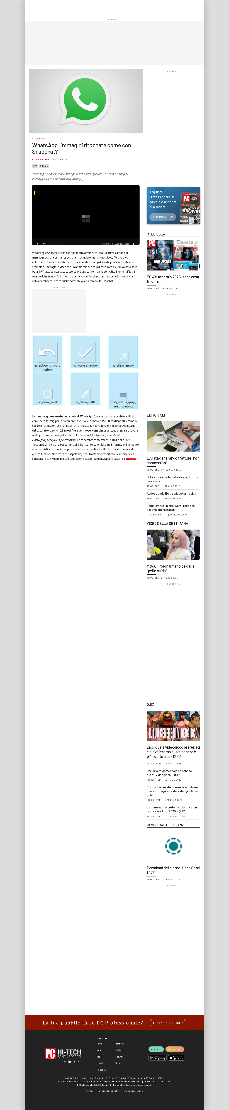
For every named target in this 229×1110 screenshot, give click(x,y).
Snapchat (132, 459)
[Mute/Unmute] (44, 244)
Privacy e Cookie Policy (108, 1090)
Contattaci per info (168, 1023)
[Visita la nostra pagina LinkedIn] (69, 1062)
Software (38, 138)
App (35, 166)
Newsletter (175, 1049)
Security (119, 1056)
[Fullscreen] (134, 244)
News (99, 1043)
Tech (117, 1063)
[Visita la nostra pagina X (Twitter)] (74, 1062)
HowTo (100, 1063)
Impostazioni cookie (133, 1090)
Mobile (100, 1050)
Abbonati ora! (163, 217)
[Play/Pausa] (37, 244)
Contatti (90, 1090)
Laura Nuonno (40, 159)
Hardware (120, 1043)
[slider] (54, 243)
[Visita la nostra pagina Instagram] (65, 1062)
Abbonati (156, 1049)
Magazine (101, 1069)
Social (44, 166)
